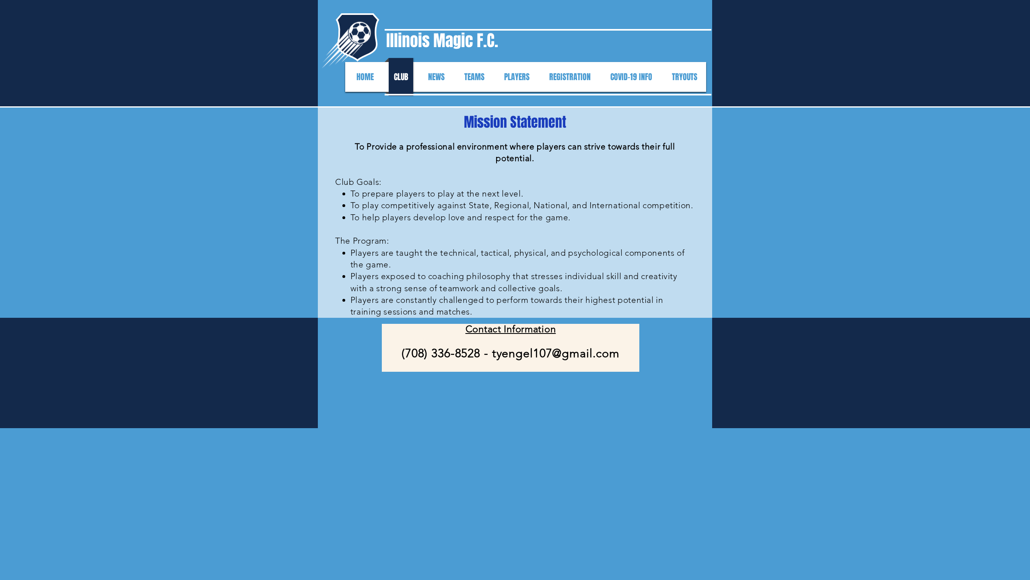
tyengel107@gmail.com (556, 353)
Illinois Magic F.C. (442, 40)
